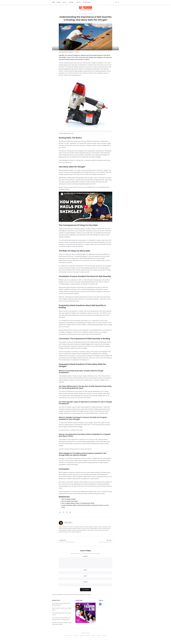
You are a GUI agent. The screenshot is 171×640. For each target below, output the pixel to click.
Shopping (71, 2)
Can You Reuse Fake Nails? (69, 501)
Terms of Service (67, 635)
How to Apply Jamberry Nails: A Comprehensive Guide (77, 503)
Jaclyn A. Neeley (67, 522)
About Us (93, 635)
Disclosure (82, 635)
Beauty (64, 2)
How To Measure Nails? (68, 499)
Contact (98, 635)
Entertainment (87, 2)
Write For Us (104, 635)
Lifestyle (78, 2)
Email (85, 576)
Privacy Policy (76, 635)
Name (85, 570)
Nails (91, 13)
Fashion (58, 2)
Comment (85, 556)
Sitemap (88, 635)
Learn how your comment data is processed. (80, 594)
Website (85, 581)
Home (53, 2)
